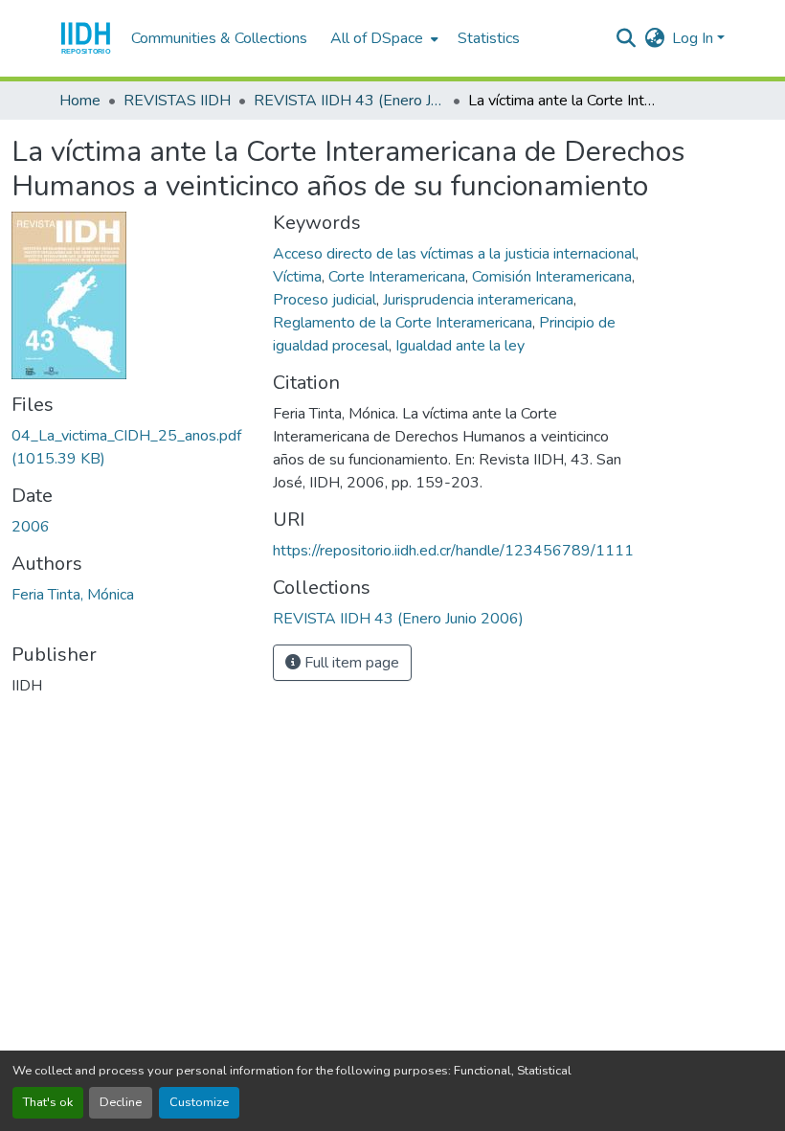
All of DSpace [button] (376, 38)
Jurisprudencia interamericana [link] (478, 299)
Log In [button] (694, 38)
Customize (199, 1102)
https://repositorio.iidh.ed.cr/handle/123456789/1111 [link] (453, 550)
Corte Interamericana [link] (396, 276)
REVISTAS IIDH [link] (177, 100)
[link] (130, 447)
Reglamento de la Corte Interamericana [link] (402, 322)
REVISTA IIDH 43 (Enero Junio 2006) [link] (349, 100)
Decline (121, 1102)
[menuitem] (382, 38)
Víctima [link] (297, 276)
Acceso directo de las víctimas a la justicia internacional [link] (454, 253)
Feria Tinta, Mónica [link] (72, 594)
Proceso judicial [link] (324, 299)
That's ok (48, 1102)
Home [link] (80, 100)
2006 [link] (30, 526)
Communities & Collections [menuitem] (219, 38)
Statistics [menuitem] (489, 38)
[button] (85, 38)
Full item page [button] (350, 662)
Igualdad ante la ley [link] (460, 345)
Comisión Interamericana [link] (552, 276)
